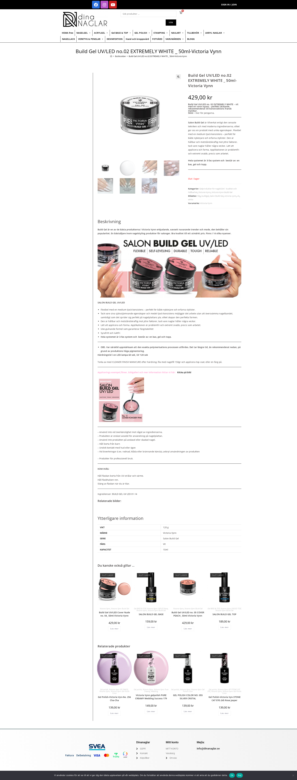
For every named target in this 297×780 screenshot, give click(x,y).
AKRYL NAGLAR (213, 32)
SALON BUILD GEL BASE (151, 614)
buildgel (205, 196)
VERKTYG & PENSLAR (89, 39)
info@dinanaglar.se (208, 748)
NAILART (176, 32)
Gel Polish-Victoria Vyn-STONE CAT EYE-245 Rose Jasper (225, 699)
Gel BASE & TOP (119, 32)
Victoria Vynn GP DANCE (118, 689)
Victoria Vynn (204, 192)
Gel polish (104, 689)
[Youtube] (113, 4)
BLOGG (191, 39)
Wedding (154, 691)
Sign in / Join (229, 4)
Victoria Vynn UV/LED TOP (231, 608)
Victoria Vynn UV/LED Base (157, 608)
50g (199, 196)
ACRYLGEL (99, 32)
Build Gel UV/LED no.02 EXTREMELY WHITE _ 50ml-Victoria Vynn (158, 56)
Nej (239, 775)
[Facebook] (96, 4)
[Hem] (111, 56)
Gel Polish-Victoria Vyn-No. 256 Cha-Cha (114, 699)
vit (238, 196)
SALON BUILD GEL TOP (224, 614)
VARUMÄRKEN (173, 39)
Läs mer (114, 628)
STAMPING (159, 32)
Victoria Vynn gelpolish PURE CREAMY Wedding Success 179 (151, 697)
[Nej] (293, 775)
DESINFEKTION (115, 39)
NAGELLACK (68, 39)
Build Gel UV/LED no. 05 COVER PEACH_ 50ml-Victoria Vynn (188, 614)
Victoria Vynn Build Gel (222, 192)
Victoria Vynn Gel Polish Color (120, 692)
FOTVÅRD (157, 39)
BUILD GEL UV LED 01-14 (124, 494)
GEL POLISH (140, 32)
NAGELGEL (82, 32)
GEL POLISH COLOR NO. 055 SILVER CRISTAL (188, 697)
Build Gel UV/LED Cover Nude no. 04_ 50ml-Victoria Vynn (114, 614)
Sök (171, 22)
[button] (178, 76)
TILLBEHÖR (193, 32)
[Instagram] (104, 4)
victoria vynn (230, 196)
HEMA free (67, 32)
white (190, 199)
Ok (232, 775)
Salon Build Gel (216, 196)
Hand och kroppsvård (137, 39)
